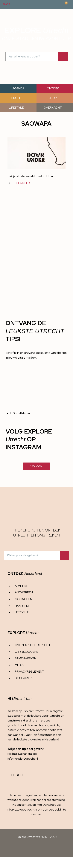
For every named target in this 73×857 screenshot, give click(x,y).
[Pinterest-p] (21, 775)
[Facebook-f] (14, 775)
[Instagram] (10, 775)
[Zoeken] (63, 56)
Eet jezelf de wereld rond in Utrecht (31, 176)
